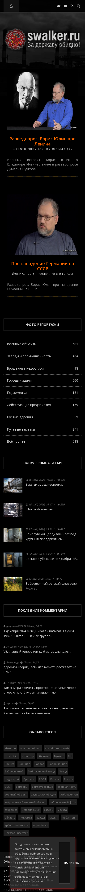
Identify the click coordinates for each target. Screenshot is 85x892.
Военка (9, 764)
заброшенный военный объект (25, 802)
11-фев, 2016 (24, 149)
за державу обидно (43, 794)
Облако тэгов (42, 732)
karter (43, 149)
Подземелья (42, 392)
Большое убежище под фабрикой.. (52, 559)
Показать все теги (16, 833)
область (10, 817)
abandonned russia (57, 748)
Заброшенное (58, 764)
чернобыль (40, 825)
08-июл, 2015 (24, 274)
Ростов (68, 779)
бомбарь (21, 786)
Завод (63, 771)
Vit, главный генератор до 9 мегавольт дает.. (37, 651)
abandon (10, 748)
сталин (53, 817)
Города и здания (42, 380)
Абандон (44, 756)
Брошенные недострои (42, 368)
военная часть (66, 786)
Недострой (12, 779)
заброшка (11, 809)
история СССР (31, 809)
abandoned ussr (30, 748)
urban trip (11, 756)
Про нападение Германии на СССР (42, 266)
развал (40, 817)
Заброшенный (14, 771)
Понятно (67, 863)
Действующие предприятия (42, 405)
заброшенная (69, 794)
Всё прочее (42, 441)
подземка (26, 817)
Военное (24, 764)
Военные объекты (42, 344)
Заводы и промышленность (42, 356)
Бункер (59, 756)
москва (62, 809)
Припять (28, 779)
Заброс (39, 764)
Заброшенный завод (41, 771)
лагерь (48, 809)
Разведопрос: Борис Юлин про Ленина (42, 141)
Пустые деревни (42, 417)
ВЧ (70, 756)
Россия (55, 779)
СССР (8, 786)
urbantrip (28, 756)
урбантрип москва (17, 825)
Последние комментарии (42, 610)
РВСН (42, 779)
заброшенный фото (63, 802)
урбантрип (69, 817)
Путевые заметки (42, 429)
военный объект (16, 794)
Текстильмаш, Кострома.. (45, 484)
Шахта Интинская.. (40, 509)
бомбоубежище (42, 786)
